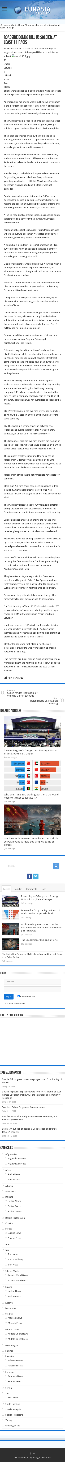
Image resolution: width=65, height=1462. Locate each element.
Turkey (8, 1420)
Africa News (14, 1174)
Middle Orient (17, 25)
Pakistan (9, 1351)
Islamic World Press (18, 1280)
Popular (18, 889)
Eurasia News (14, 1233)
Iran (7, 1250)
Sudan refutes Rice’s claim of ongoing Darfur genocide (22, 693)
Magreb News (15, 1318)
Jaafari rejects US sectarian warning (44, 701)
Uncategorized (12, 1425)
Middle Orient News (18, 1333)
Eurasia (8, 1228)
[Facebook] (29, 876)
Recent (6, 889)
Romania (9, 1372)
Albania (9, 1186)
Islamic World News (18, 1275)
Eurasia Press (14, 1238)
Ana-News (10, 1191)
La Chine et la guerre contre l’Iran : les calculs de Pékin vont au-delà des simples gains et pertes (31, 841)
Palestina (9, 1356)
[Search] (56, 866)
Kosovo (9, 1303)
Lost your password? (14, 1003)
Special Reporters (14, 1415)
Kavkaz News (14, 1291)
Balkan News (14, 1201)
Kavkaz (8, 1287)
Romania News (15, 1376)
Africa (8, 1170)
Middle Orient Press (18, 1339)
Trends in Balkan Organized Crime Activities (23, 1107)
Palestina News (15, 1360)
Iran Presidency (15, 1259)
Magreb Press (15, 1323)
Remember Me (27, 996)
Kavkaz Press (14, 1296)
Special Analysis (13, 1409)
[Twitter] (35, 876)
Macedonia (10, 1308)
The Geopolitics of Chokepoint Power (39, 940)
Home (5, 25)
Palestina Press (15, 1365)
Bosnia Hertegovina (15, 1218)
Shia (7, 1393)
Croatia (9, 1223)
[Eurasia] (33, 9)
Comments (31, 889)
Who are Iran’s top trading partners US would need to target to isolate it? (31, 796)
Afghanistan (11, 1154)
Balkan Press (14, 1206)
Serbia (8, 1388)
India (8, 1244)
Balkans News (15, 1211)
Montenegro (11, 1345)
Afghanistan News (17, 1158)
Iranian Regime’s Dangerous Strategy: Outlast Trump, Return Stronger (31, 752)
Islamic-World (12, 1271)
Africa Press (14, 1179)
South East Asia (12, 1404)
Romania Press (15, 1381)
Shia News (13, 1397)
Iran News (13, 1254)
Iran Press (13, 1264)
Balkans (9, 1197)
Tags (43, 889)
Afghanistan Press (17, 1163)
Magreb (9, 1313)
